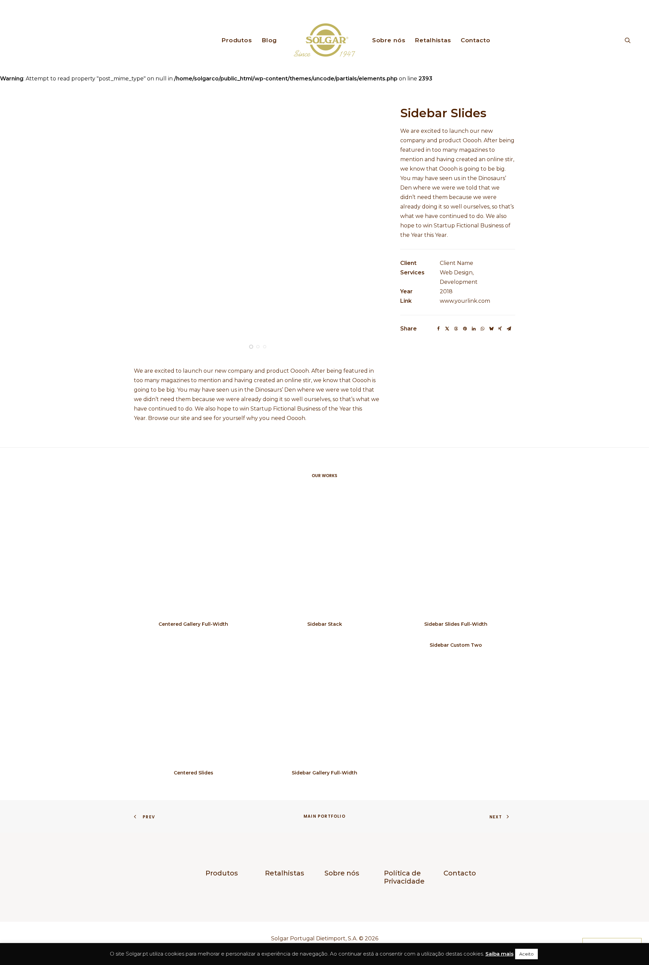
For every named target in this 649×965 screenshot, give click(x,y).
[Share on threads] (456, 328)
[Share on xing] (500, 328)
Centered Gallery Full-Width (193, 624)
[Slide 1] (251, 346)
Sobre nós (389, 40)
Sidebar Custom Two (456, 645)
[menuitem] (237, 40)
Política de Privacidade (404, 877)
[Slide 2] (258, 346)
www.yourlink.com (465, 301)
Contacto (475, 40)
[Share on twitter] (447, 328)
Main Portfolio (324, 816)
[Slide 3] (264, 346)
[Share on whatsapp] (482, 328)
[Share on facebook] (438, 328)
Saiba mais (499, 953)
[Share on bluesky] (491, 328)
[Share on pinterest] (465, 328)
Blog (269, 40)
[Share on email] (509, 328)
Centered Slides (193, 773)
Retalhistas (433, 40)
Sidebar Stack (324, 624)
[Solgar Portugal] (324, 40)
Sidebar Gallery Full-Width (324, 773)
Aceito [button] (526, 954)
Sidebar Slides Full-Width (455, 624)
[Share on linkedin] (474, 328)
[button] (631, 40)
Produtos (236, 40)
